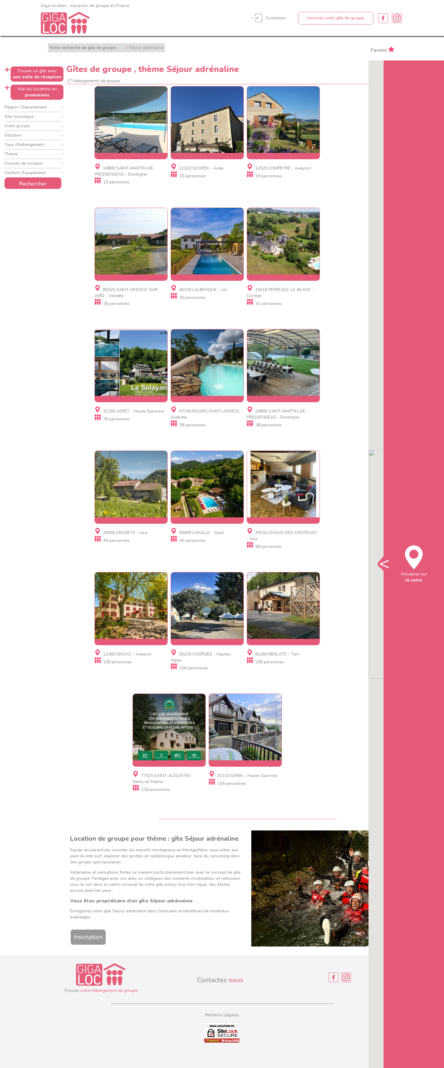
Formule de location (24, 163)
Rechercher (33, 183)
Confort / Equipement (25, 173)
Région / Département (26, 107)
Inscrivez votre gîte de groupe (335, 18)
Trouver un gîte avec (37, 74)
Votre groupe (17, 126)
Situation (13, 135)
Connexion (275, 18)
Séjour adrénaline (146, 47)
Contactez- (220, 980)
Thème (11, 154)
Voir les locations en (37, 92)
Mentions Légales (222, 1015)
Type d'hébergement (24, 144)
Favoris (379, 50)
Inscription (88, 937)
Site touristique (19, 116)
